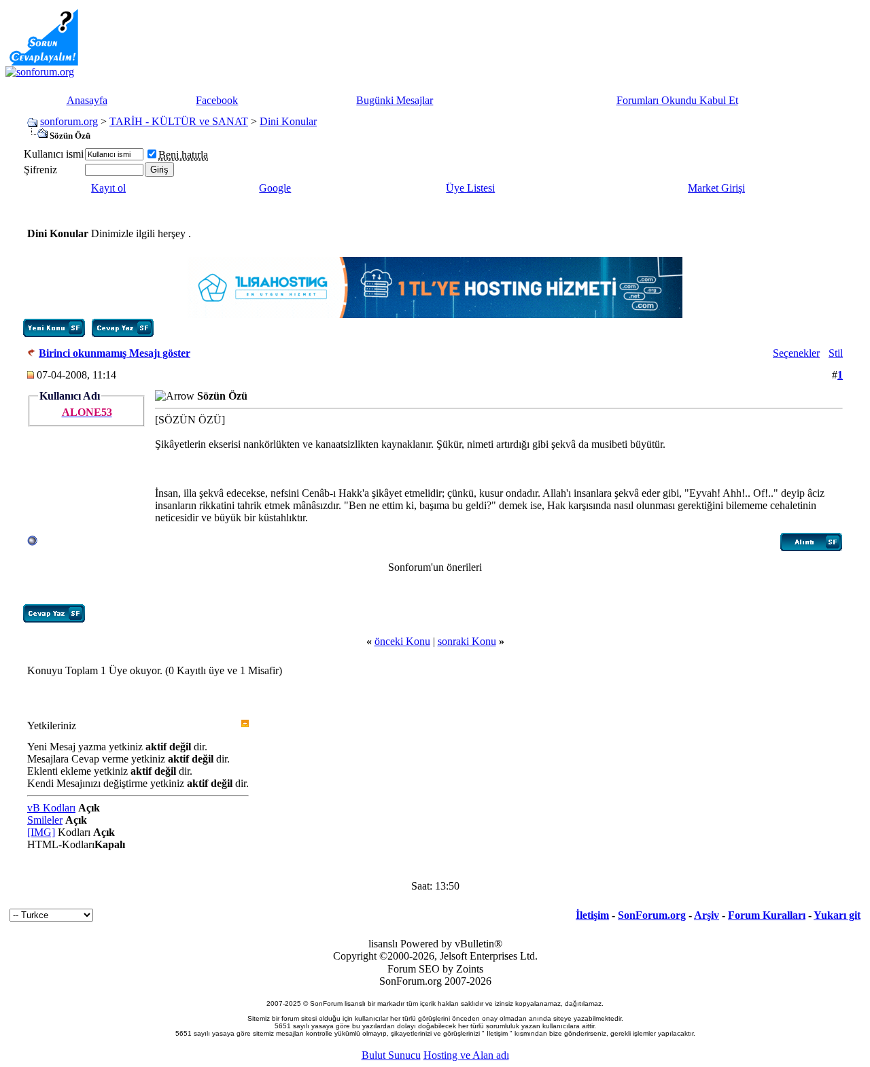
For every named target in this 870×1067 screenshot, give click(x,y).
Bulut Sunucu (391, 1055)
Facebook (217, 100)
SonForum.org (652, 915)
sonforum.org (69, 121)
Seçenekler (796, 353)
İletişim (592, 915)
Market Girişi (716, 188)
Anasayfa (87, 100)
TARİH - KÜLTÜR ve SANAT (178, 121)
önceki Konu (402, 641)
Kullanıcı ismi (54, 154)
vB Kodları (51, 808)
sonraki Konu (467, 641)
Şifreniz (40, 169)
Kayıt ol (108, 188)
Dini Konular (288, 121)
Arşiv (706, 915)
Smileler (45, 820)
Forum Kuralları (766, 915)
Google (275, 188)
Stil (836, 353)
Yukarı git (837, 915)
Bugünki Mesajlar (394, 100)
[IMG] (41, 832)
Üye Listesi (470, 188)
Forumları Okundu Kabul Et (677, 100)
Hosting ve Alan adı (466, 1055)
